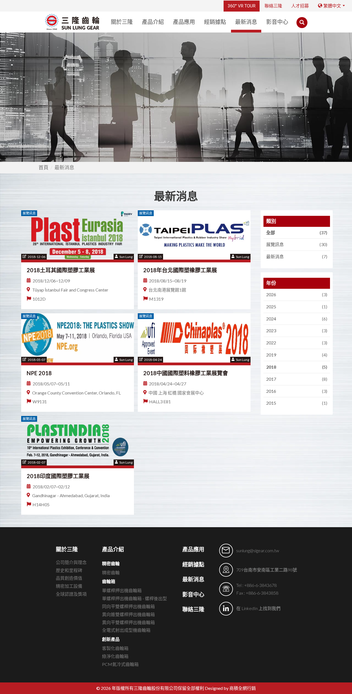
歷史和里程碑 (69, 570)
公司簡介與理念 (71, 562)
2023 (296, 330)
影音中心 (277, 22)
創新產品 (111, 639)
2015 (296, 402)
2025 (296, 306)
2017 (296, 379)
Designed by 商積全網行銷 (230, 688)
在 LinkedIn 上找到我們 (258, 608)
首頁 (43, 167)
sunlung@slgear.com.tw (257, 550)
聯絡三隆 (273, 6)
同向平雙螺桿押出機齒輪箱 (128, 606)
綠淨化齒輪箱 (115, 656)
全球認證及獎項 (71, 594)
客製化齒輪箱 (115, 648)
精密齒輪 (111, 563)
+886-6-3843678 (260, 585)
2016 (296, 391)
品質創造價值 (69, 578)
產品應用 (184, 22)
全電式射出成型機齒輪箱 (126, 630)
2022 (296, 342)
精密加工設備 (69, 586)
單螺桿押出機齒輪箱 (122, 590)
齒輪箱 (108, 581)
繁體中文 (331, 6)
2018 (296, 366)
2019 (296, 354)
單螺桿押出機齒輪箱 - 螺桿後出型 (134, 598)
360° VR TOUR (241, 6)
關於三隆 (122, 22)
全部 (296, 232)
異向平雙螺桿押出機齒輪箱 (128, 622)
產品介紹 (153, 22)
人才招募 (300, 6)
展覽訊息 (296, 244)
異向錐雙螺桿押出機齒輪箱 (128, 614)
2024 (296, 318)
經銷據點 (215, 22)
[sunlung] (72, 22)
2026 (296, 294)
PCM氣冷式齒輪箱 (120, 664)
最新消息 (246, 22)
